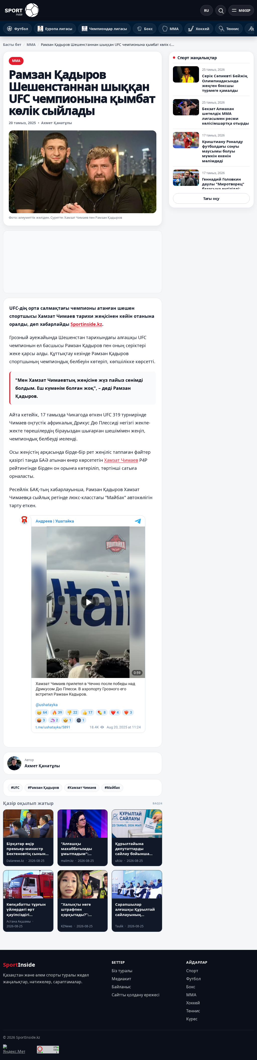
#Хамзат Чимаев (82, 787)
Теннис (193, 1011)
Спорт (192, 970)
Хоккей (193, 1003)
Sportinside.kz (86, 324)
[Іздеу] (220, 10)
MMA (31, 44)
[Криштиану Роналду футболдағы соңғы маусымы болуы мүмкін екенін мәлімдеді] (186, 140)
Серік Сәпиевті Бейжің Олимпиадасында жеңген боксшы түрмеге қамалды (224, 83)
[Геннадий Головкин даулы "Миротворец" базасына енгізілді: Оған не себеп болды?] (186, 178)
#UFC (15, 787)
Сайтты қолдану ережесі (135, 995)
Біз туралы (122, 970)
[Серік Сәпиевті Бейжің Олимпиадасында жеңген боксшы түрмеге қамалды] (186, 74)
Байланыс (121, 987)
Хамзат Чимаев (121, 460)
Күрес (192, 1019)
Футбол (193, 978)
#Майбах (112, 787)
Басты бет (12, 44)
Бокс (190, 987)
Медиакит (121, 978)
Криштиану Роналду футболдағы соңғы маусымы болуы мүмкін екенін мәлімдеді (222, 151)
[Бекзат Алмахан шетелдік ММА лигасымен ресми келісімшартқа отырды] (186, 107)
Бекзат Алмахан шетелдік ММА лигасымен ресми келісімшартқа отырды (225, 116)
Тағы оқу (211, 198)
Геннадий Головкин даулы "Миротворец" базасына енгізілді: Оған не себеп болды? (223, 186)
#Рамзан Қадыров (43, 787)
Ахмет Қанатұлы (56, 122)
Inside (19, 964)
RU (206, 10)
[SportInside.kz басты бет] (22, 10)
